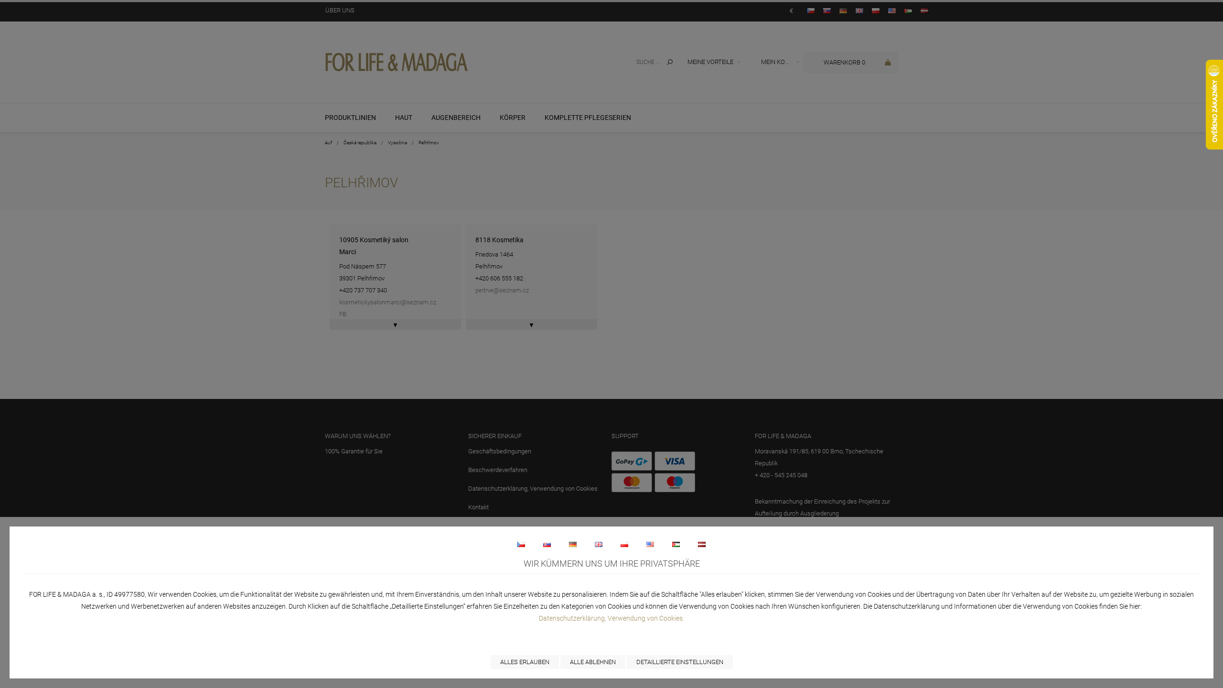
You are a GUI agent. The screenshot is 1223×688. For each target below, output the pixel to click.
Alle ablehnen (593, 662)
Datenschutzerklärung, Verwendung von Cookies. (611, 618)
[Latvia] (701, 544)
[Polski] (624, 544)
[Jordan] (676, 544)
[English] (598, 544)
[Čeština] (521, 544)
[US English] (650, 544)
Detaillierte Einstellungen (679, 662)
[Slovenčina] (547, 544)
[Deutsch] (572, 544)
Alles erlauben (524, 662)
